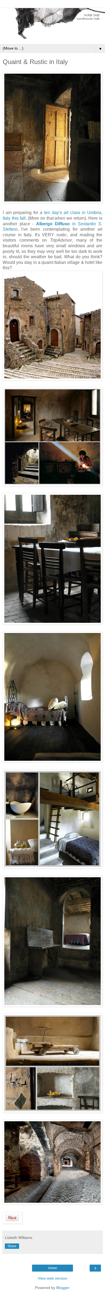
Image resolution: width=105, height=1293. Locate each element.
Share (12, 1246)
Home (52, 1268)
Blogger (62, 1287)
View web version (52, 1278)
